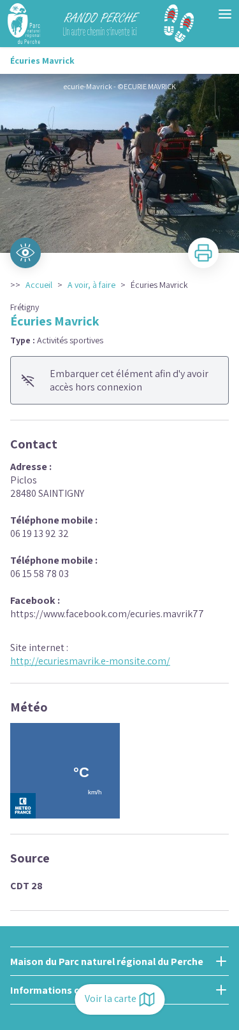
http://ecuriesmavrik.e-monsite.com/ (90, 661)
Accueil (38, 284)
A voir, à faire (91, 284)
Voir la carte (110, 998)
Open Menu (225, 14)
